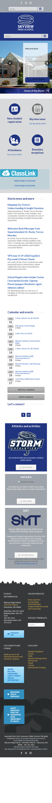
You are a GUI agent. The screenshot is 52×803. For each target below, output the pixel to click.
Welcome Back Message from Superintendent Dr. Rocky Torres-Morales (26, 232)
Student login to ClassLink (24, 181)
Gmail (30, 663)
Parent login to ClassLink (25, 186)
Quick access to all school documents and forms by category (13, 656)
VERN (30, 656)
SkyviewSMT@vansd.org (27, 564)
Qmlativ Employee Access (35, 653)
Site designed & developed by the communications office (26, 749)
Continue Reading (38, 79)
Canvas (31, 665)
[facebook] (23, 415)
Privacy (41, 738)
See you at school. (14, 155)
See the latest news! (37, 124)
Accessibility (18, 740)
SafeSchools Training (37, 668)
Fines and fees (34, 600)
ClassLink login (34, 604)
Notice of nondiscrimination (26, 738)
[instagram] (29, 415)
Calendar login (19, 747)
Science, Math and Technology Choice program (27, 530)
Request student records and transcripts (38, 607)
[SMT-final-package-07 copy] (26, 516)
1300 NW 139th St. (11, 605)
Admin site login (32, 747)
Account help (33, 602)
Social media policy (31, 740)
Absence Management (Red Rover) (37, 659)
